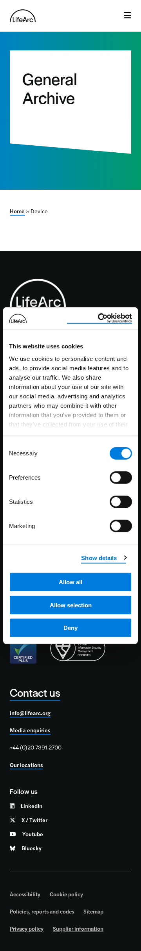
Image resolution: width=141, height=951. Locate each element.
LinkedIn (31, 806)
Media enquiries (30, 730)
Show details (99, 557)
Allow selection (71, 604)
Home (17, 211)
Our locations (26, 765)
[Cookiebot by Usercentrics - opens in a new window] (99, 318)
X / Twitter (34, 820)
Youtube (32, 834)
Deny (70, 627)
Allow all (70, 582)
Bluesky (32, 848)
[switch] (121, 477)
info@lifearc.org (30, 713)
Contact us (35, 692)
